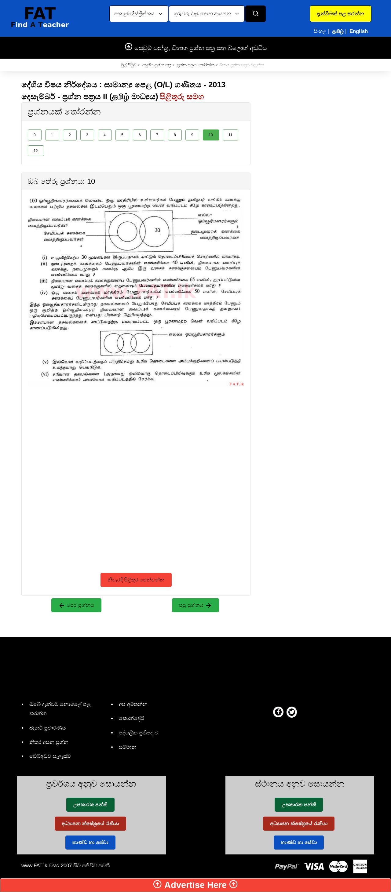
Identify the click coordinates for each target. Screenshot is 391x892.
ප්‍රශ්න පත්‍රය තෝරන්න (195, 65)
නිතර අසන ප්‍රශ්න (48, 742)
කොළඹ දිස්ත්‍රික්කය (135, 13)
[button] (340, 13)
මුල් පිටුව (128, 65)
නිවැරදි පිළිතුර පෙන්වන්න (136, 579)
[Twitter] (291, 711)
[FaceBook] (278, 711)
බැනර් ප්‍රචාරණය (47, 728)
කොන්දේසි (131, 718)
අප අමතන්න (133, 704)
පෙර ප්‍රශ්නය (80, 605)
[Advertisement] (136, 429)
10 (211, 135)
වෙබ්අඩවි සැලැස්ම (50, 756)
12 (36, 151)
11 (230, 135)
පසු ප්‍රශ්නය (192, 605)
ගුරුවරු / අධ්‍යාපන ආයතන (203, 13)
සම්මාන (128, 747)
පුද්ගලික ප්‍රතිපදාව (138, 733)
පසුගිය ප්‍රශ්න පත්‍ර (156, 65)
